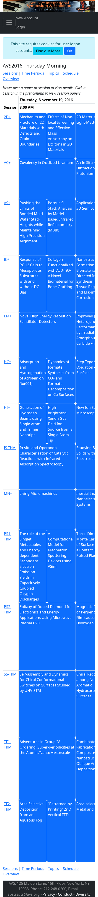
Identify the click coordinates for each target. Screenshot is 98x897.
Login (20, 27)
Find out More (48, 50)
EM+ (7, 316)
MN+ (8, 493)
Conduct (65, 894)
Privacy (49, 894)
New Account (26, 17)
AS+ (7, 202)
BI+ (6, 259)
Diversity (82, 894)
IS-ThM (10, 447)
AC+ (7, 162)
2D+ (7, 116)
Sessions (10, 73)
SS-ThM (10, 674)
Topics (53, 73)
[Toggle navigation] (9, 22)
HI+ (7, 407)
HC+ (7, 361)
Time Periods (33, 73)
